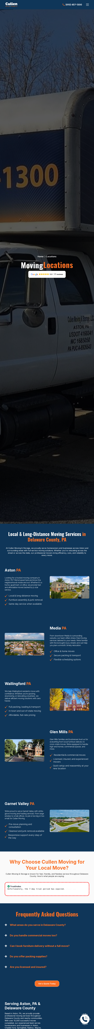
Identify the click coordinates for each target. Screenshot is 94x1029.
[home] (11, 5)
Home (40, 256)
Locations (51, 256)
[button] (87, 4)
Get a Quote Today (47, 983)
